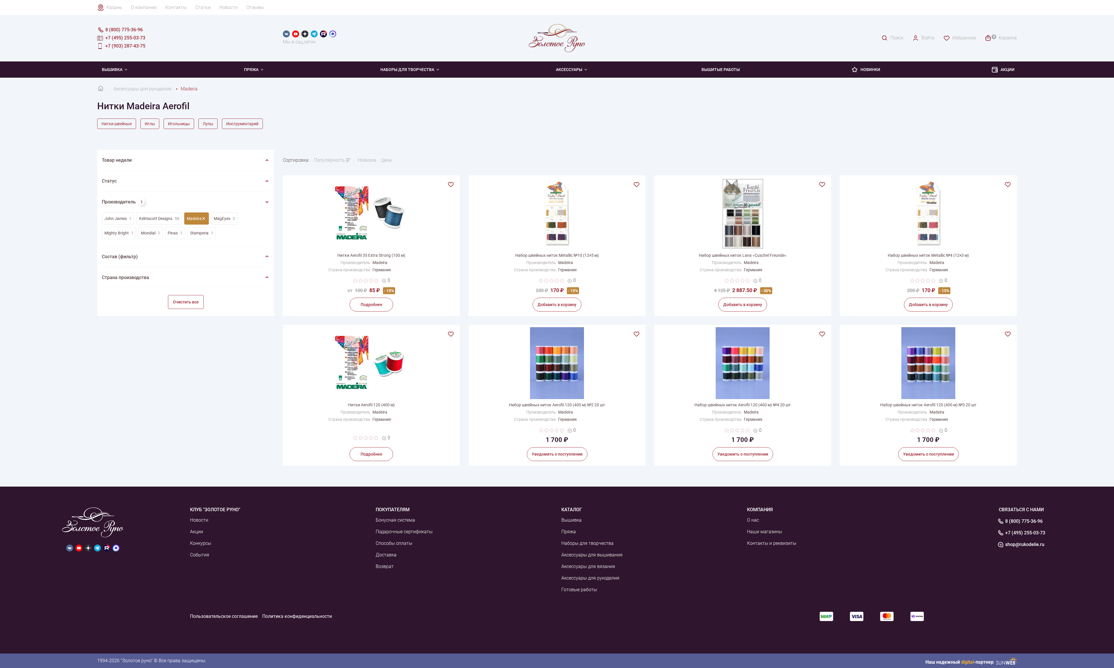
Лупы (208, 123)
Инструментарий (242, 123)
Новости (228, 7)
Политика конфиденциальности (297, 616)
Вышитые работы (720, 69)
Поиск (896, 38)
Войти (927, 38)
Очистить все (186, 302)
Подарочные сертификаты (404, 531)
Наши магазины (764, 531)
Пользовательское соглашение (224, 616)
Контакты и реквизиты (771, 543)
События (199, 555)
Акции (1007, 69)
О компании (144, 7)
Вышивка (112, 70)
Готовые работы (579, 589)
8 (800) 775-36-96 (1024, 521)
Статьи (203, 7)
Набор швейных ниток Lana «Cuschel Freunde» (742, 255)
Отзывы (255, 7)
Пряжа (251, 70)
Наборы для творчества (407, 70)
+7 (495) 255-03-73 (1025, 533)
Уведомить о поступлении (557, 454)
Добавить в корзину (557, 304)
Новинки (870, 69)
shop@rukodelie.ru (1024, 544)
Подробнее (371, 304)
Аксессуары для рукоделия (590, 578)
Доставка (386, 555)
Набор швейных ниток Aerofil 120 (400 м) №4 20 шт (743, 405)
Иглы (150, 123)
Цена (386, 160)
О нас (753, 520)
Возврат (385, 566)
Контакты (176, 7)
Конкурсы (200, 543)
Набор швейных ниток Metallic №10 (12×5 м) (557, 255)
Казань (114, 7)
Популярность (329, 160)
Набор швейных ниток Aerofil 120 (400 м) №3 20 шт (928, 405)
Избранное (964, 38)
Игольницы (179, 123)
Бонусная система (395, 520)
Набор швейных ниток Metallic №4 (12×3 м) (928, 255)
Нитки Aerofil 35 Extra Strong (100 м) (371, 255)
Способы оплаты (394, 543)
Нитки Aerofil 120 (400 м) (371, 405)
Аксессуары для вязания (588, 566)
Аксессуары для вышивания (592, 555)
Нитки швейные (117, 123)
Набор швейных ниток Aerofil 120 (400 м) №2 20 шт (557, 405)
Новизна (367, 160)
